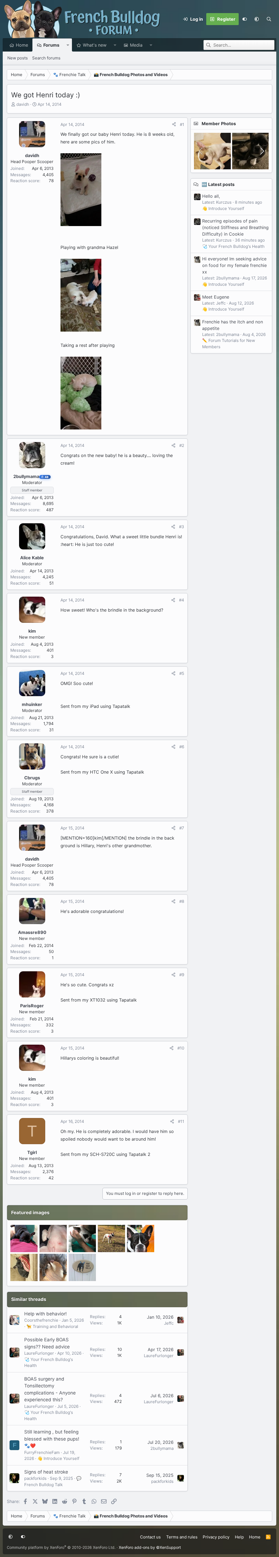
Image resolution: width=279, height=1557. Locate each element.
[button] (257, 19)
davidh (22, 104)
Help (239, 1537)
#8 (181, 901)
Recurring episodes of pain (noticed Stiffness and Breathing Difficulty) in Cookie (235, 227)
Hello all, (211, 196)
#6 (181, 746)
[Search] (269, 19)
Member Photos (219, 123)
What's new (95, 45)
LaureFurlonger (39, 1353)
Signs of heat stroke (46, 1472)
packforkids (35, 1478)
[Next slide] (261, 151)
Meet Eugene (215, 297)
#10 (180, 1048)
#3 (181, 526)
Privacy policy (216, 1537)
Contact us (150, 1537)
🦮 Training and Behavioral (52, 1326)
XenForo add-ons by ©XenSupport (150, 1547)
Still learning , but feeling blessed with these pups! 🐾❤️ (51, 1438)
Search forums (46, 58)
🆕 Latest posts (218, 184)
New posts (17, 58)
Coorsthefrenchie (41, 1320)
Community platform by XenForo (61, 1547)
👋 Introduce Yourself (58, 1458)
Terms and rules (182, 1537)
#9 (181, 974)
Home (22, 45)
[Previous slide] (201, 151)
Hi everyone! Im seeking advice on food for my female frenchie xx (234, 265)
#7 (181, 828)
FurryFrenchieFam (42, 1452)
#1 (182, 124)
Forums (51, 45)
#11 (181, 1121)
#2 (181, 445)
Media (136, 45)
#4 (181, 600)
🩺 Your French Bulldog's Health (233, 246)
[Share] (174, 125)
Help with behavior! (45, 1313)
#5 (181, 673)
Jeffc (169, 1323)
